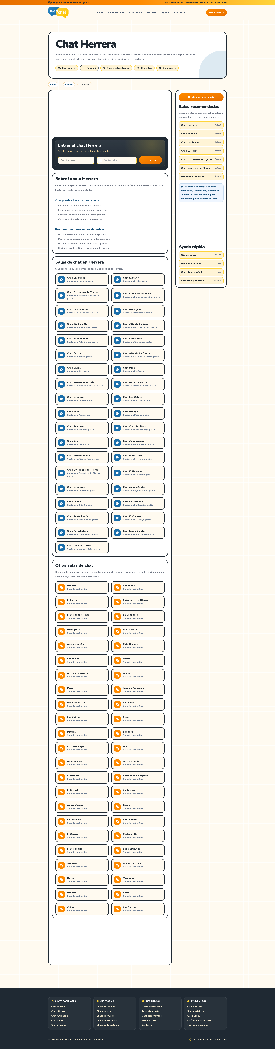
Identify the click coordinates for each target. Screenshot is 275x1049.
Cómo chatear (201, 255)
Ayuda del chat (195, 1006)
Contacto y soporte (201, 280)
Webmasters (216, 12)
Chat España (58, 1006)
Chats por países (106, 1006)
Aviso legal (193, 1015)
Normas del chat (201, 263)
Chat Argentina (59, 1015)
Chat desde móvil (201, 272)
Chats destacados (152, 1006)
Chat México (58, 1011)
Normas (151, 12)
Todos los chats (150, 1011)
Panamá (69, 84)
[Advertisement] (110, 114)
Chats (53, 84)
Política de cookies (197, 1025)
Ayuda (165, 12)
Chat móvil (135, 12)
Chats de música (106, 1015)
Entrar (152, 160)
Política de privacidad (199, 1020)
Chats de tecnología (108, 1025)
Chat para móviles (152, 1015)
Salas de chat (116, 12)
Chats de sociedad (107, 1020)
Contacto (179, 12)
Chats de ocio (104, 1011)
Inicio (99, 12)
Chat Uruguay (58, 1025)
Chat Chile (57, 1020)
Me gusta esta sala (203, 97)
